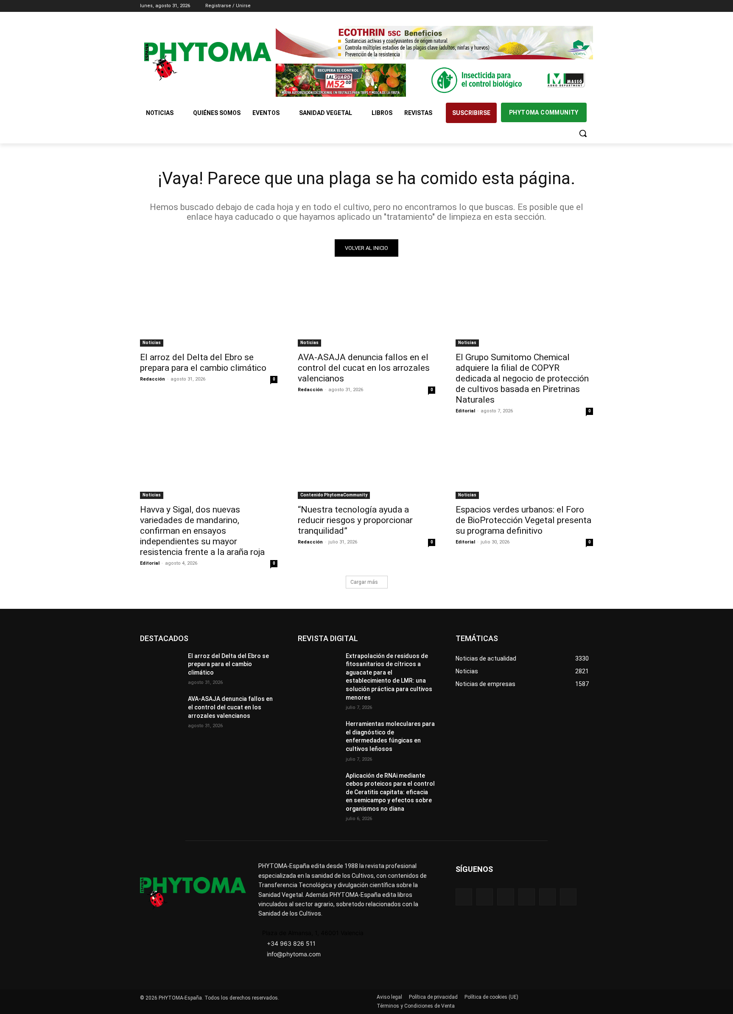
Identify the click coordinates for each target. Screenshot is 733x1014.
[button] (583, 133)
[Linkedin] (565, 6)
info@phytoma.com (294, 954)
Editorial (465, 411)
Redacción (152, 379)
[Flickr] (484, 896)
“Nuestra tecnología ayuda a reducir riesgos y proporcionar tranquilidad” (355, 520)
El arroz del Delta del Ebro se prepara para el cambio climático (203, 362)
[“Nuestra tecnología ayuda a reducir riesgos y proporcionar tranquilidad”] (366, 464)
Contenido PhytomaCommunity (333, 495)
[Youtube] (588, 6)
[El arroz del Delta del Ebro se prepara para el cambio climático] (208, 312)
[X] (576, 6)
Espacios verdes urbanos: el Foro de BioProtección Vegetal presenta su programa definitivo (523, 520)
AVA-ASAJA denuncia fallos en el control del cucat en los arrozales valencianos (364, 368)
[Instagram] (553, 6)
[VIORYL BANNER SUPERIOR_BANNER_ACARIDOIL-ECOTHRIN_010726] (434, 42)
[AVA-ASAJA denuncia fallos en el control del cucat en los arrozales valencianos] (366, 312)
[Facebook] (541, 6)
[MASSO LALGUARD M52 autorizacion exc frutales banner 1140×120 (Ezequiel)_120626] (434, 80)
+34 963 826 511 (291, 943)
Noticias (152, 342)
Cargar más (364, 582)
